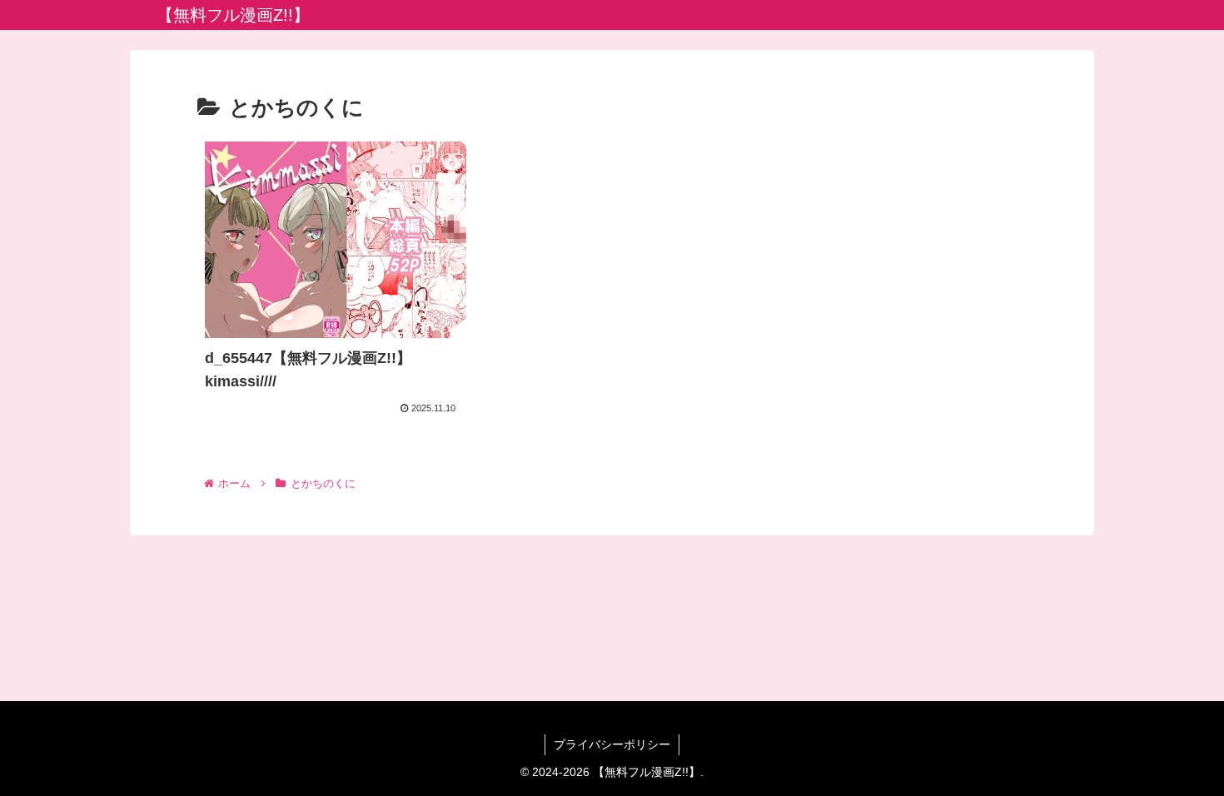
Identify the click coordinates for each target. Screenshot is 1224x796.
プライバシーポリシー (612, 744)
